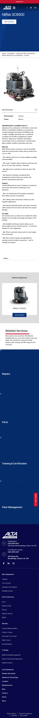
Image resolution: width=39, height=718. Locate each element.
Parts (4, 602)
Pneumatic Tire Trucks (9, 636)
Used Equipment (8, 670)
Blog (3, 689)
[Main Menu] (14, 8)
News (4, 701)
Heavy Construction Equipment (12, 659)
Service (4, 610)
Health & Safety (7, 663)
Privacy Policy (11, 713)
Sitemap (14, 715)
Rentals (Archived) (8, 673)
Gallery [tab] (6, 258)
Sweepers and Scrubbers (25, 53)
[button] (36, 8)
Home (4, 53)
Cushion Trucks (7, 632)
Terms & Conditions (25, 713)
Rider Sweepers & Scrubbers (12, 55)
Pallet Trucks (6, 640)
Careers (5, 693)
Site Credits (24, 715)
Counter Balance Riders (9, 628)
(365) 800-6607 (13, 543)
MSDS (4, 617)
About (4, 697)
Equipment (11, 53)
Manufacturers (7, 685)
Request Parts (6, 606)
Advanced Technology (10, 677)
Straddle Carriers (7, 591)
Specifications (7, 110)
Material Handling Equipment (11, 655)
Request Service (7, 614)
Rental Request (7, 644)
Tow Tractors (6, 583)
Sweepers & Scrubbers (9, 587)
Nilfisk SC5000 (19, 308)
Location (5, 681)
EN (35, 8)
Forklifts (4, 579)
